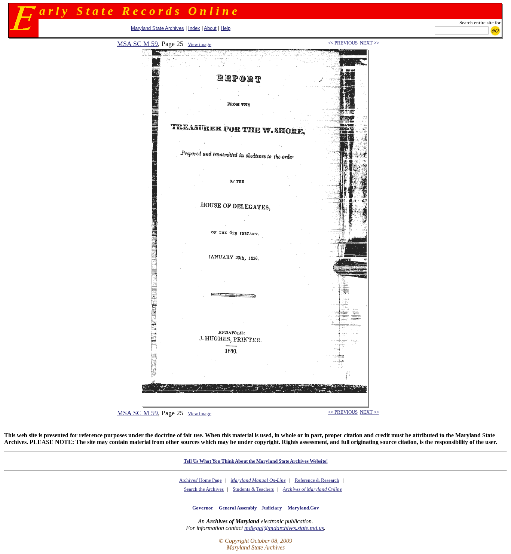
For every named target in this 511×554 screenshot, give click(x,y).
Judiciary (271, 508)
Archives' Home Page (200, 480)
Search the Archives (204, 489)
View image (199, 44)
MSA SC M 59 (137, 44)
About (210, 28)
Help (225, 28)
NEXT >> (369, 43)
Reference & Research (317, 480)
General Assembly (238, 508)
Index (194, 28)
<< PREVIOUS (343, 43)
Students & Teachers (253, 489)
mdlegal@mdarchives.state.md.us (284, 528)
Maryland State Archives (157, 28)
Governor (202, 508)
